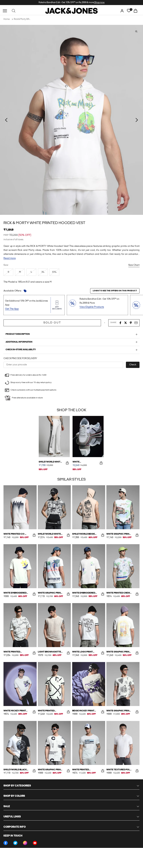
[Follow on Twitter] (15, 843)
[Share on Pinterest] (130, 322)
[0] (129, 10)
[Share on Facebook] (120, 322)
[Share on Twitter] (125, 322)
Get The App (12, 309)
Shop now (99, 2)
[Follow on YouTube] (35, 843)
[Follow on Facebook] (5, 843)
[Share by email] (136, 322)
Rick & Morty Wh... (22, 19)
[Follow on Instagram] (25, 843)
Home (6, 19)
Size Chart (134, 265)
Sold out (52, 322)
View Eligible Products (92, 307)
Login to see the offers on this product (115, 291)
